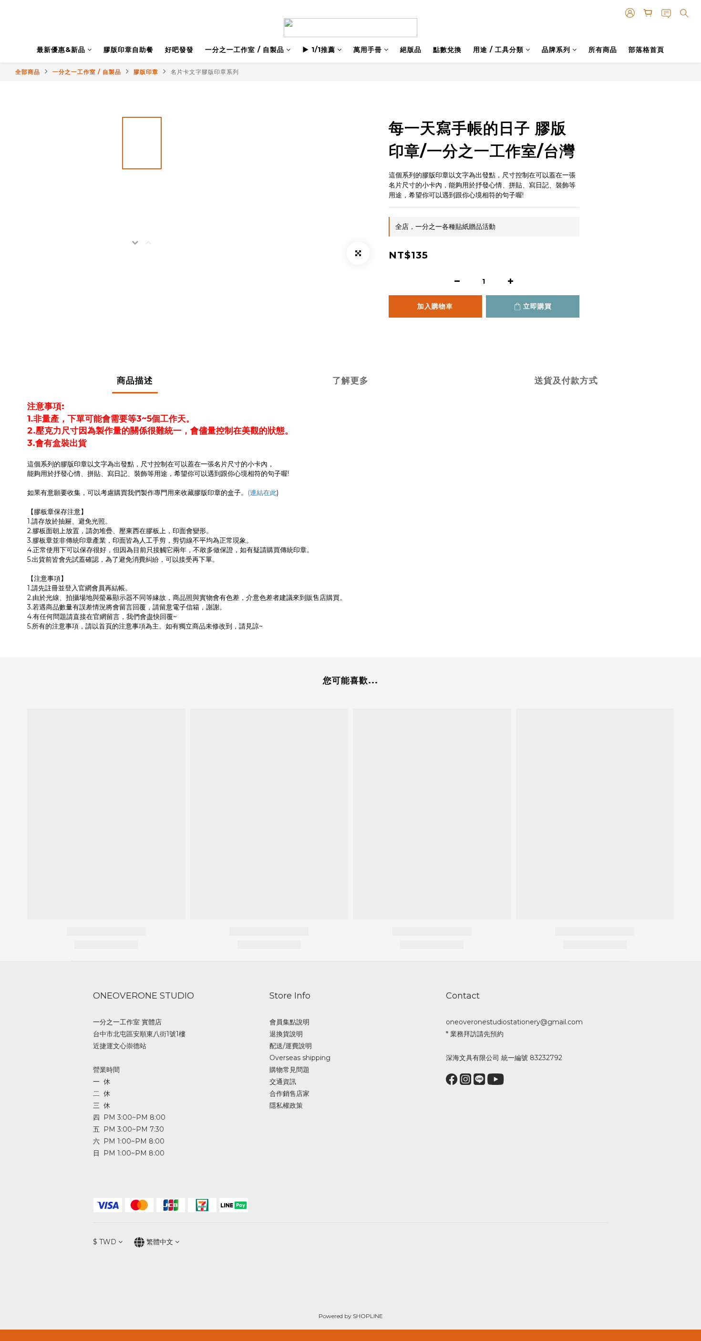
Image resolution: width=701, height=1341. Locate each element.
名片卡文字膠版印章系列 (205, 71)
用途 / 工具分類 (498, 49)
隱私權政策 (286, 1105)
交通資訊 (282, 1081)
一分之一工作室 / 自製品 (244, 49)
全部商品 (27, 71)
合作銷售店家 (289, 1093)
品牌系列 (556, 49)
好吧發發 (179, 49)
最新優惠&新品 (61, 49)
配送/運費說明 (290, 1046)
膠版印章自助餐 (128, 49)
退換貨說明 (286, 1034)
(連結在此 (262, 492)
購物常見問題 (289, 1069)
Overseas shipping (299, 1057)
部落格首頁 (646, 49)
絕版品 (411, 49)
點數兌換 (447, 49)
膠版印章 (146, 71)
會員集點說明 (289, 1022)
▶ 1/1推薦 (318, 49)
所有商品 (602, 49)
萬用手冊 (367, 49)
